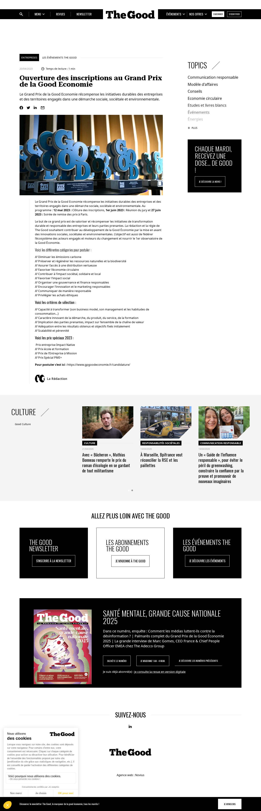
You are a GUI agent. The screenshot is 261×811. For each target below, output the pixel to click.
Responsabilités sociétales (161, 443)
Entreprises (29, 57)
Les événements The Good (59, 57)
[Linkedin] (35, 108)
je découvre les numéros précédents (198, 661)
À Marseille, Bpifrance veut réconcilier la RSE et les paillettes (161, 459)
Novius (139, 775)
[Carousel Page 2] (132, 490)
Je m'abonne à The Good (130, 561)
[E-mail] (42, 108)
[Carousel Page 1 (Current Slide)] (129, 490)
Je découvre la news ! (210, 181)
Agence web (125, 775)
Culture (89, 443)
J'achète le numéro (117, 661)
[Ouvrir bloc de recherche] (21, 14)
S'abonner (218, 14)
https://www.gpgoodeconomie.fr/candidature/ (98, 365)
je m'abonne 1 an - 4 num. (152, 661)
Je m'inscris (230, 804)
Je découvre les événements (207, 561)
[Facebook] (21, 108)
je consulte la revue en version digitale (160, 672)
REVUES (60, 14)
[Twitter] (28, 108)
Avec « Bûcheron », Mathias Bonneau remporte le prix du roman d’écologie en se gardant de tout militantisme (106, 462)
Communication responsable (220, 443)
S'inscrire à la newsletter (53, 561)
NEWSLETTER (84, 14)
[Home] (130, 14)
